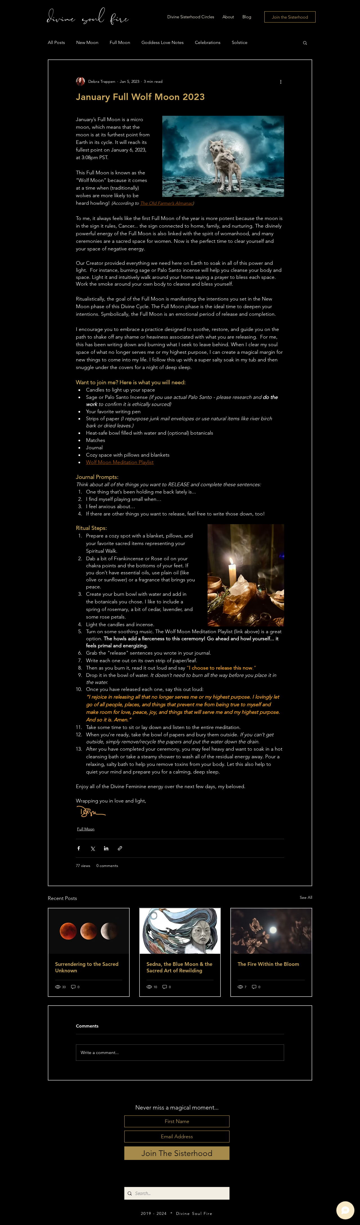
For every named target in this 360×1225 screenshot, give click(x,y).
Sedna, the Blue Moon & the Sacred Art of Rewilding (179, 967)
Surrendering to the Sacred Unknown (86, 967)
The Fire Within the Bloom (268, 964)
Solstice (240, 42)
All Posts (56, 42)
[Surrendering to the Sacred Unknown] (88, 931)
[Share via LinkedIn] (106, 848)
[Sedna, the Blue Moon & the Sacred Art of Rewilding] (180, 931)
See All (306, 897)
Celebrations (207, 42)
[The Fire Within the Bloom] (271, 931)
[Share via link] (120, 848)
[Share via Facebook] (78, 848)
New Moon (87, 42)
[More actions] (280, 81)
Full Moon (120, 42)
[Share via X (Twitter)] (92, 848)
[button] (305, 42)
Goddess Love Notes (162, 42)
